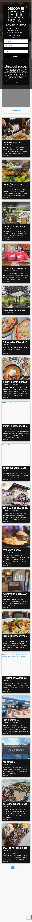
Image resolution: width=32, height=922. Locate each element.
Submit (16, 57)
